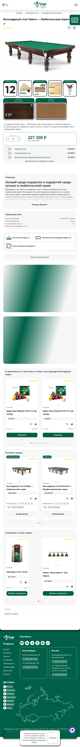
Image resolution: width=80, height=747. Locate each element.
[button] (38, 523)
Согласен (52, 738)
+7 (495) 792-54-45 (59, 675)
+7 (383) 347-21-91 (30, 659)
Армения (9, 701)
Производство (8, 663)
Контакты (6, 674)
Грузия (8, 708)
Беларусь (9, 694)
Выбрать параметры (17, 593)
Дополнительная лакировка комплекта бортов (32, 157)
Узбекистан (9, 697)
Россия (8, 687)
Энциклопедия (9, 667)
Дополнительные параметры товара (39, 161)
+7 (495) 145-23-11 (59, 661)
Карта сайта (7, 671)
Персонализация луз (23, 153)
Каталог (6, 649)
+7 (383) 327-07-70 (30, 667)
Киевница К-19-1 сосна (16, 572)
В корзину (22, 435)
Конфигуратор (22, 514)
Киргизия (9, 704)
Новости (6, 656)
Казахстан (9, 690)
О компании (7, 660)
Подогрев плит (20, 149)
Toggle (8, 149)
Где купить (7, 653)
